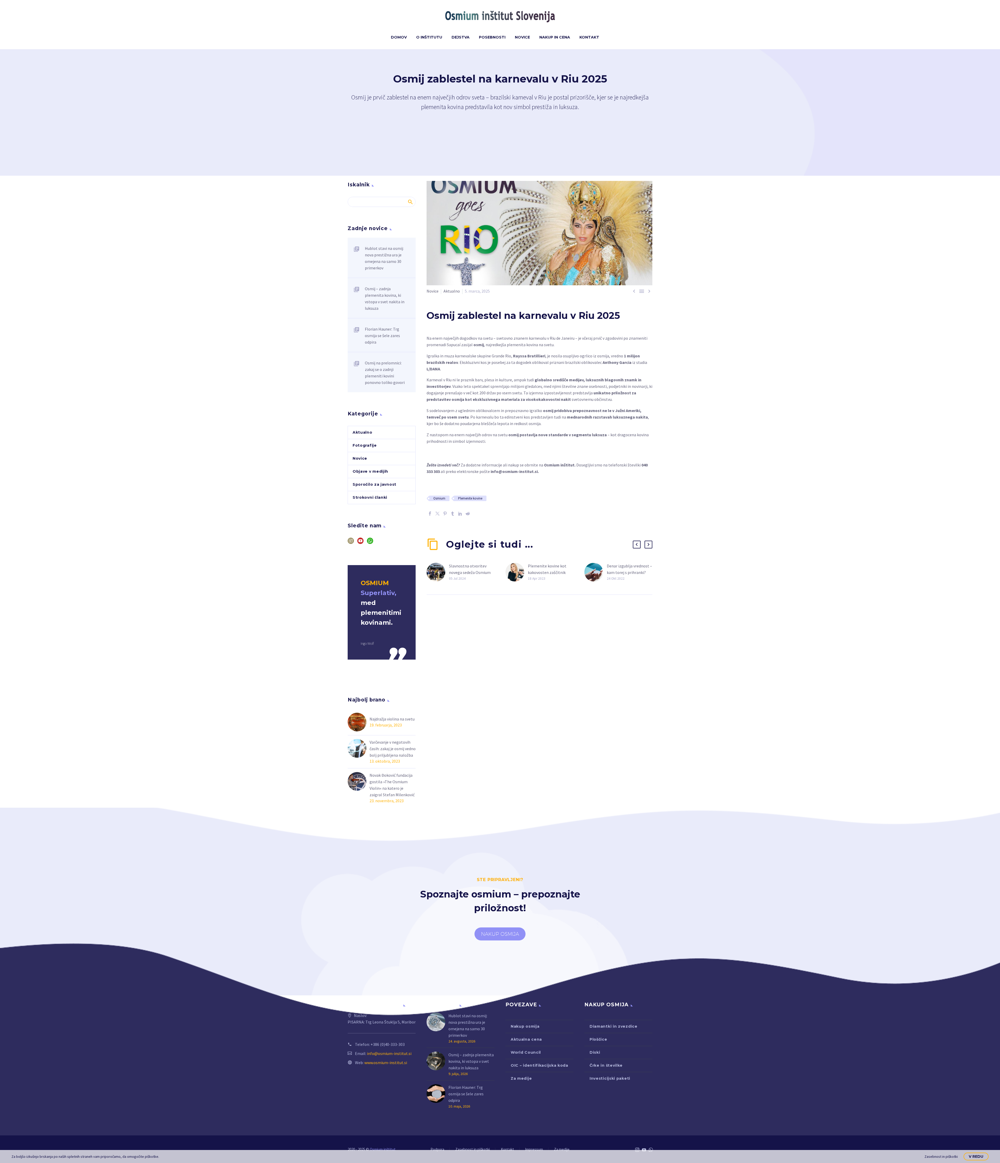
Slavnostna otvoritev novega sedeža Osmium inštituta (470, 572)
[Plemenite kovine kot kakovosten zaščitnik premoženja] (516, 572)
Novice (522, 37)
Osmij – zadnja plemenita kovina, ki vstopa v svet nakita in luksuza (384, 298)
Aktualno (451, 291)
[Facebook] (430, 513)
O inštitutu (429, 37)
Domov (399, 37)
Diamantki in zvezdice (614, 1026)
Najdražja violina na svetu (392, 719)
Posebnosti (492, 37)
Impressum (534, 1150)
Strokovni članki (370, 497)
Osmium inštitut (559, 464)
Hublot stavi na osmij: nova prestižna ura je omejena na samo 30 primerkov (384, 258)
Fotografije (365, 445)
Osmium (439, 498)
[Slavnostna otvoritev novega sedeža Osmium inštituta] (438, 572)
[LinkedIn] (460, 513)
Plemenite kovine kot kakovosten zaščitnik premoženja (547, 572)
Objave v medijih (370, 471)
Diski (595, 1052)
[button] (637, 544)
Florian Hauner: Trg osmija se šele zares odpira (382, 335)
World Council (526, 1052)
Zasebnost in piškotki (472, 1150)
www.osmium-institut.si (385, 1062)
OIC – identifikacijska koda (539, 1065)
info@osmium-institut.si (514, 471)
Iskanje (410, 202)
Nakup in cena (554, 37)
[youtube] (360, 542)
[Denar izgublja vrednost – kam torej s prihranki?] (595, 572)
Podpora (437, 1150)
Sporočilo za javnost (374, 484)
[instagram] (351, 542)
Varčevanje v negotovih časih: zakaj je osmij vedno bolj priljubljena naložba (393, 748)
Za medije (521, 1078)
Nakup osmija (525, 1026)
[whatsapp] (370, 542)
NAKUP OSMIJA (500, 934)
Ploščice (598, 1039)
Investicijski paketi (610, 1078)
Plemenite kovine (470, 498)
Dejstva (461, 37)
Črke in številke (606, 1065)
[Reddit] (468, 513)
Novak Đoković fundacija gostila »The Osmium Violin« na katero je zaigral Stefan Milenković (392, 785)
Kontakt (589, 37)
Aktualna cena (526, 1039)
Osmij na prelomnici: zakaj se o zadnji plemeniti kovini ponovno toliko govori (385, 372)
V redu (976, 1156)
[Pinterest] (445, 513)
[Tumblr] (453, 513)
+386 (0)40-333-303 (388, 1044)
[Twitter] (437, 513)
